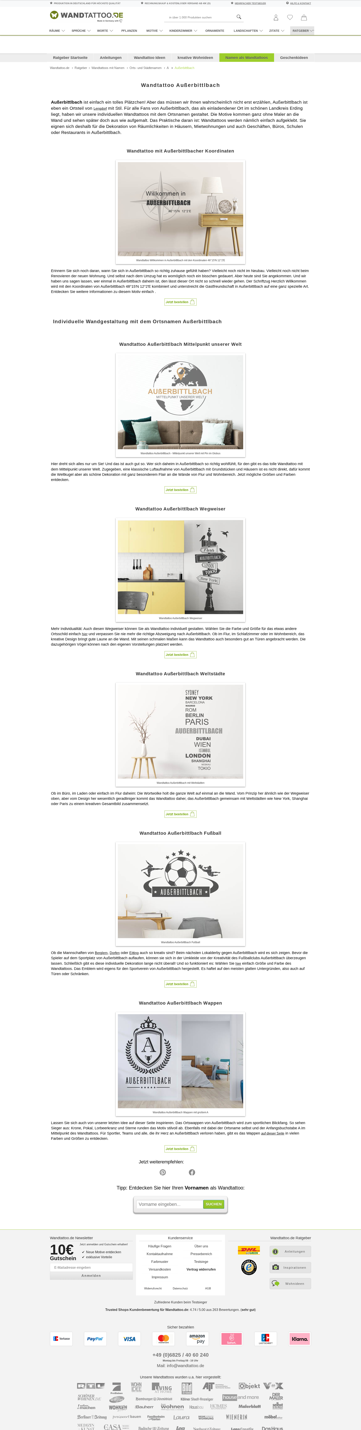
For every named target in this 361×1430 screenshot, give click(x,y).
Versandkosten (160, 1269)
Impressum (160, 1277)
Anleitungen (111, 58)
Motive (152, 30)
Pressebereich (201, 1254)
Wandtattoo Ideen (149, 58)
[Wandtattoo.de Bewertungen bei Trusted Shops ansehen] (249, 1274)
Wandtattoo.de (59, 68)
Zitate (274, 30)
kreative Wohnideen (195, 58)
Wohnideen (294, 1283)
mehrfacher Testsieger (250, 3)
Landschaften (246, 30)
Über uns (201, 1246)
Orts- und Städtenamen (145, 68)
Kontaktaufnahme (160, 1254)
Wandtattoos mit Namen (108, 68)
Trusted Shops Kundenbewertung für (146, 1310)
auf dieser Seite (272, 1133)
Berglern (101, 953)
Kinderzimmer (180, 30)
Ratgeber (81, 68)
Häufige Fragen (159, 1246)
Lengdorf (100, 108)
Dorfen (115, 953)
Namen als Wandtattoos (246, 58)
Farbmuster (159, 1261)
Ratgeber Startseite (70, 58)
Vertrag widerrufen (201, 1269)
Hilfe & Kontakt (300, 3)
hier (85, 634)
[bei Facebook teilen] (182, 1173)
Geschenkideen (294, 58)
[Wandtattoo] (86, 15)
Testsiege (201, 1261)
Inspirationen (294, 1267)
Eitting (134, 953)
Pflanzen (129, 30)
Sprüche (79, 30)
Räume (54, 30)
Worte (102, 30)
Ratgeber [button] (301, 30)
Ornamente (214, 30)
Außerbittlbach (184, 68)
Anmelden (91, 1275)
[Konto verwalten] (276, 18)
